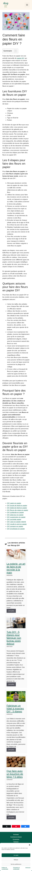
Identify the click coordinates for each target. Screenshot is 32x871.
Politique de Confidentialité (5, 868)
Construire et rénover (16, 837)
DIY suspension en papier (16, 517)
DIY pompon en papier (15, 526)
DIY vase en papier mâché (16, 522)
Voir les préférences (16, 864)
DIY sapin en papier (14, 503)
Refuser (16, 859)
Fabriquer (16, 841)
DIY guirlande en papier (15, 512)
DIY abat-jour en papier (15, 515)
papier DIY (20, 58)
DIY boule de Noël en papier (17, 505)
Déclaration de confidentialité (16, 868)
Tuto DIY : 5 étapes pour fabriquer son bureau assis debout (14, 638)
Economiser (16, 839)
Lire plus (11, 611)
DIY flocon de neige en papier (17, 510)
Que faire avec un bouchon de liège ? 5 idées (15, 774)
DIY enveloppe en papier (16, 529)
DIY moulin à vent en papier (17, 524)
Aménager (16, 834)
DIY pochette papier (14, 519)
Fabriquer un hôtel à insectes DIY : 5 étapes (15, 708)
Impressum (27, 867)
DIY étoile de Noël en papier (17, 508)
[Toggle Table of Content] (14, 51)
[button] (29, 845)
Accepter (16, 855)
